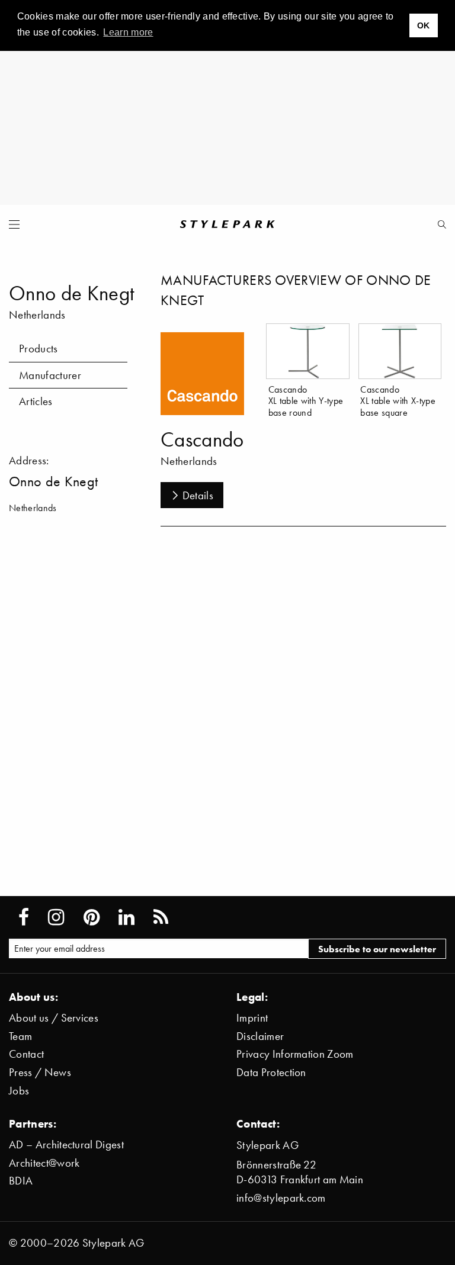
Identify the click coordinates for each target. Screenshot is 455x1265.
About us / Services (53, 1018)
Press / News (40, 1072)
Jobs (19, 1090)
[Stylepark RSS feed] (161, 917)
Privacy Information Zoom (295, 1054)
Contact (26, 1054)
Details (197, 495)
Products (38, 348)
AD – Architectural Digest (66, 1144)
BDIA (21, 1180)
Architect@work (44, 1163)
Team (20, 1036)
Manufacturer (50, 375)
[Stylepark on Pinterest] (91, 917)
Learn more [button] (128, 32)
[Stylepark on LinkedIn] (126, 917)
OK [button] (423, 25)
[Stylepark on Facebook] (24, 917)
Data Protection (271, 1072)
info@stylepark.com (281, 1197)
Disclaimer (260, 1036)
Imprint (252, 1018)
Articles (36, 401)
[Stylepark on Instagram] (56, 917)
